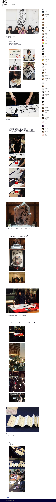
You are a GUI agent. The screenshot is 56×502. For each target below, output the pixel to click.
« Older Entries (8, 497)
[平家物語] (17, 192)
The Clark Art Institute (47, 91)
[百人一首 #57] (17, 182)
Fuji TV (45, 134)
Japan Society (9, 119)
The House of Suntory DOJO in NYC (47, 15)
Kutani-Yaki (46, 56)
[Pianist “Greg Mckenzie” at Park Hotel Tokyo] (17, 357)
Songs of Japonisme (47, 27)
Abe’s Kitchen (46, 36)
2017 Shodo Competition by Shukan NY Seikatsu (47, 66)
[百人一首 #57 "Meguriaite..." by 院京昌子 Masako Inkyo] (17, 182)
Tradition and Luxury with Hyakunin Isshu (47, 11)
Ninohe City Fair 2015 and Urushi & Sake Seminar (20, 228)
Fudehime (46, 69)
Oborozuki (46, 24)
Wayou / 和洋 (46, 131)
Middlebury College (11, 434)
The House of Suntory (47, 21)
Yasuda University (11, 36)
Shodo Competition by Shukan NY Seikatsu (47, 82)
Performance (12, 435)
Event (10, 230)
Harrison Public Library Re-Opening (47, 114)
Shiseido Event (46, 50)
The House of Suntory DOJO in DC (47, 18)
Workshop (11, 37)
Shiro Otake (46, 33)
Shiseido (46, 85)
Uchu (45, 72)
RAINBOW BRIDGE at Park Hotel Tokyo (17, 315)
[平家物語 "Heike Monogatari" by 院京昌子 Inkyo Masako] (17, 192)
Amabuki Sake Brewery (47, 53)
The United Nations (47, 75)
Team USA (46, 39)
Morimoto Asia (46, 107)
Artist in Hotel (46, 128)
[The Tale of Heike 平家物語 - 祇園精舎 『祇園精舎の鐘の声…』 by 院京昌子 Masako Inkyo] (17, 162)
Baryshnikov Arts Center (47, 30)
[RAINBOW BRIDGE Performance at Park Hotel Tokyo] (17, 381)
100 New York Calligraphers (46, 121)
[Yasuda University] (15, 58)
